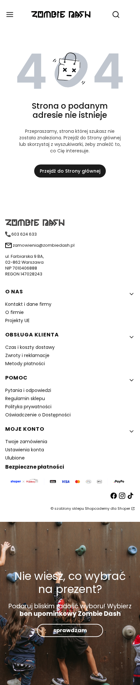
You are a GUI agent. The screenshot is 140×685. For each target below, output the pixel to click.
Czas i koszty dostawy (30, 347)
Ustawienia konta (24, 449)
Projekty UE (17, 320)
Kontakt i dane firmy (28, 304)
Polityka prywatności (28, 406)
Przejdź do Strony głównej (70, 171)
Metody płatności (25, 363)
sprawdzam (70, 630)
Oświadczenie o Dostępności (38, 415)
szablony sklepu (69, 508)
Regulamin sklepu (25, 398)
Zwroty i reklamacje (27, 355)
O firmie (14, 312)
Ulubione (15, 458)
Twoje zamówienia (26, 441)
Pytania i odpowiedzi (28, 390)
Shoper (124, 508)
